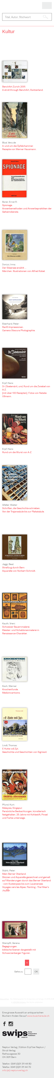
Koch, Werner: (9, 686)
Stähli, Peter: (9, 870)
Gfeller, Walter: (10, 504)
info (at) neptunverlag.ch (15, 1070)
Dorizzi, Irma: (9, 264)
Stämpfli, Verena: (11, 943)
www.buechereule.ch (38, 1015)
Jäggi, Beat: (8, 564)
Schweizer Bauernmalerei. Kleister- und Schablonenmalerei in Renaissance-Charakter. (20, 630)
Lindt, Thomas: (9, 745)
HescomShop (4, 999)
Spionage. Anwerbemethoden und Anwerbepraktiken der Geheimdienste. (27, 208)
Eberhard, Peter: (10, 323)
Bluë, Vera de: (9, 142)
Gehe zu (18, 971)
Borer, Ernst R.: (10, 201)
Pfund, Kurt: (8, 804)
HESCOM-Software (19, 1002)
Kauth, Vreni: (9, 623)
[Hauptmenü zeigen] (47, 5)
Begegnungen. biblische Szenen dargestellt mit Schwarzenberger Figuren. (19, 949)
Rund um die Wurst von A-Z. (17, 452)
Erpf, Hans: (8, 383)
